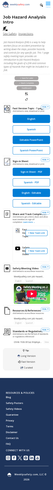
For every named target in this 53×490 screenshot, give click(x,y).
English (31, 118)
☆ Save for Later (26, 78)
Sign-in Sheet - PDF (31, 171)
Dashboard (26, 88)
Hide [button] (44, 107)
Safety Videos (14, 407)
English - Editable (31, 192)
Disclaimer (12, 431)
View (46, 342)
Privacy (10, 419)
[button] (48, 4)
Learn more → (29, 222)
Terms (9, 425)
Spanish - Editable (31, 203)
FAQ (8, 442)
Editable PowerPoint (31, 140)
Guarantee (12, 413)
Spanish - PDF (31, 182)
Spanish (31, 129)
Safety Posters (14, 401)
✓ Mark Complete (26, 83)
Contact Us (12, 436)
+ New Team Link (36, 233)
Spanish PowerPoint (31, 150)
